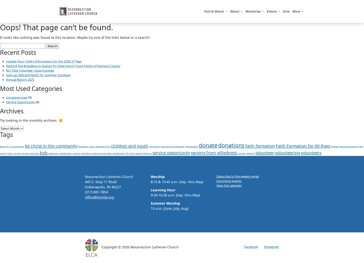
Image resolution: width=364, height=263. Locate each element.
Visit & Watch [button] (214, 11)
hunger (17, 153)
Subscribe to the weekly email (237, 176)
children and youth (129, 146)
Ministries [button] (253, 11)
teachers (250, 153)
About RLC (5, 146)
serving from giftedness (214, 152)
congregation (191, 146)
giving (10, 153)
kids (44, 152)
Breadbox (83, 146)
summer (242, 153)
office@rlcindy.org (99, 197)
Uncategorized (16, 97)
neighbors (86, 153)
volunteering (287, 152)
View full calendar (229, 186)
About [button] (235, 11)
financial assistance (348, 146)
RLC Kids (130, 153)
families (334, 146)
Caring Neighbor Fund (99, 146)
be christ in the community (51, 146)
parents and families (102, 153)
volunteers (311, 152)
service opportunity (171, 152)
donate (208, 145)
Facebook (251, 247)
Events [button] (272, 11)
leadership (53, 153)
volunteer (264, 152)
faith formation (260, 146)
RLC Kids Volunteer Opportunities (30, 70)
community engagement (172, 146)
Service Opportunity (20, 102)
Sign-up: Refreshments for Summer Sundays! (38, 75)
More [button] (297, 11)
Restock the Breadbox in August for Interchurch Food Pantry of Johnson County (63, 66)
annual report (17, 146)
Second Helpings (143, 153)
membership (65, 153)
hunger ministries (30, 153)
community (154, 146)
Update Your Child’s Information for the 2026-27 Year (44, 61)
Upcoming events (229, 181)
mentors (76, 153)
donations (231, 145)
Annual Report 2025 (20, 80)
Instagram (271, 247)
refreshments (118, 153)
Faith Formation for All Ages (303, 146)
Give (286, 11)
